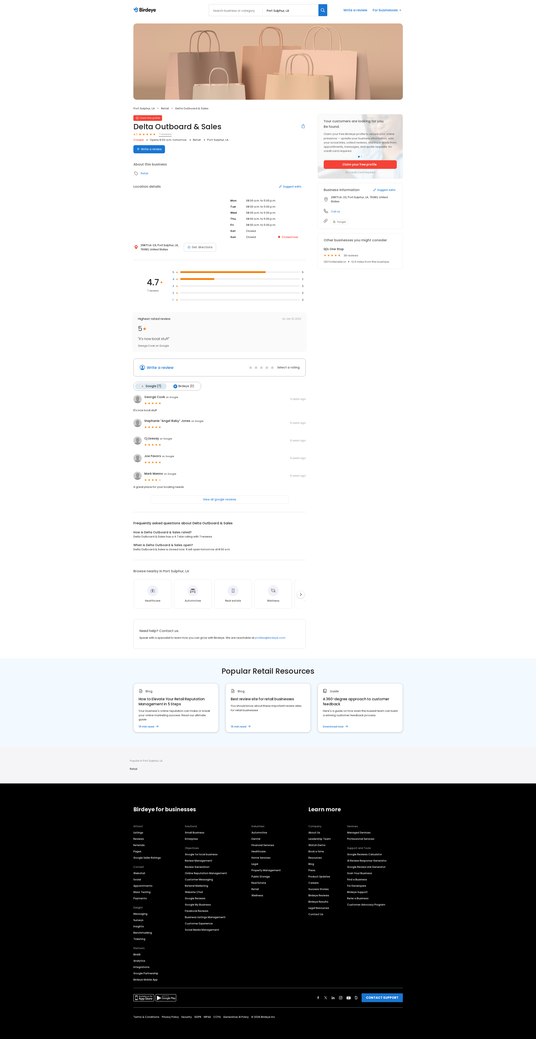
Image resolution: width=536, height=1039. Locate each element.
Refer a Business (357, 898)
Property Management (266, 870)
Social (137, 879)
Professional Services (360, 839)
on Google (172, 397)
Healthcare (258, 851)
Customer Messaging (199, 879)
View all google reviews (219, 499)
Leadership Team (319, 839)
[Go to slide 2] (361, 156)
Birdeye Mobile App (145, 979)
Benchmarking (142, 932)
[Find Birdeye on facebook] (318, 997)
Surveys (138, 920)
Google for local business (201, 854)
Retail (165, 108)
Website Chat (194, 892)
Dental (255, 839)
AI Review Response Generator (367, 860)
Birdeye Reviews (318, 895)
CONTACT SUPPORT (382, 997)
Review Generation (197, 867)
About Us (314, 832)
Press (311, 870)
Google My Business (198, 904)
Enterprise (191, 839)
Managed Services (359, 832)
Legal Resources (318, 908)
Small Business (194, 832)
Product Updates (319, 876)
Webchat (139, 873)
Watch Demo (317, 845)
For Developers (356, 886)
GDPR (197, 1017)
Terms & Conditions (146, 1017)
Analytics (139, 961)
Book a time (316, 851)
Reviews (138, 839)
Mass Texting (142, 892)
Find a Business (357, 879)
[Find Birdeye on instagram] (340, 997)
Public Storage (260, 876)
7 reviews (165, 134)
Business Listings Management (205, 917)
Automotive (259, 832)
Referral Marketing (196, 886)
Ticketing (139, 939)
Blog (311, 864)
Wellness (257, 895)
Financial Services (262, 845)
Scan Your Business (359, 873)
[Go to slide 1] (359, 157)
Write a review (355, 10)
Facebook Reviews (196, 911)
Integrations (141, 967)
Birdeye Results (318, 901)
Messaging (140, 914)
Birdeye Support (357, 892)
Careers (313, 883)
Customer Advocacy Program (366, 904)
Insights (138, 926)
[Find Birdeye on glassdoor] (356, 997)
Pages (137, 851)
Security (186, 1017)
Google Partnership (145, 973)
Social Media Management (202, 930)
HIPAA (207, 1017)
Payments (140, 898)
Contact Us (315, 914)
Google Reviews (195, 898)
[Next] (300, 594)
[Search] (322, 10)
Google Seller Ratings (147, 857)
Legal (254, 864)
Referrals (139, 845)
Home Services (261, 857)
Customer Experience (199, 923)
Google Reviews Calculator (364, 854)
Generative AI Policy (236, 1017)
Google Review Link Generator (366, 867)
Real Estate (258, 883)
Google (341, 222)
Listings (138, 832)
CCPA (217, 1017)
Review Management (198, 860)
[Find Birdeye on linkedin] (333, 997)
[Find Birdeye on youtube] (349, 997)
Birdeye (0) (186, 386)
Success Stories (318, 889)
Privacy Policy (170, 1017)
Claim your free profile (359, 164)
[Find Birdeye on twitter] (325, 997)
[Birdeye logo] (145, 10)
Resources (315, 857)
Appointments (142, 886)
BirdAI (136, 954)
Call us (335, 211)
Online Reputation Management (206, 873)
